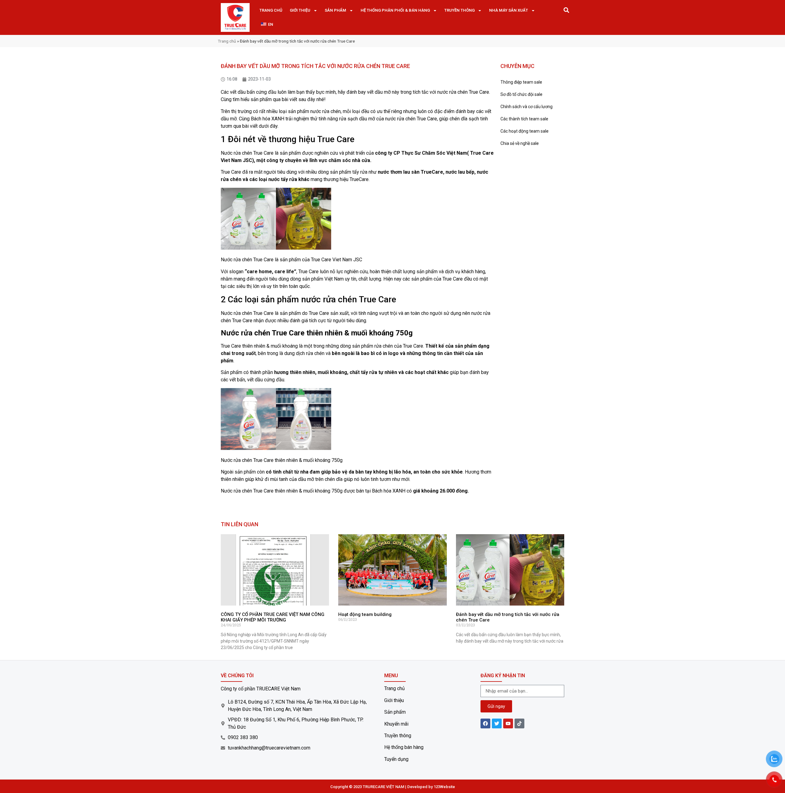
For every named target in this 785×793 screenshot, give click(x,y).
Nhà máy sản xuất (508, 10)
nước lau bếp (460, 172)
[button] (566, 10)
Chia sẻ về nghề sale (519, 143)
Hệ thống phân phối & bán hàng (395, 10)
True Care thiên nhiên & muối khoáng (259, 346)
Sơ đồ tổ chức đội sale (521, 94)
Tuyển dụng (396, 759)
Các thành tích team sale (524, 118)
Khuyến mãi (396, 724)
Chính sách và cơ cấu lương (526, 106)
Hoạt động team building (365, 614)
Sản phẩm (335, 10)
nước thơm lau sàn (398, 172)
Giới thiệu (300, 10)
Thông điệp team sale (521, 82)
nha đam (310, 472)
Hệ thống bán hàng (403, 747)
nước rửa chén (325, 111)
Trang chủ (270, 10)
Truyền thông (459, 10)
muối (323, 372)
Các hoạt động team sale (524, 131)
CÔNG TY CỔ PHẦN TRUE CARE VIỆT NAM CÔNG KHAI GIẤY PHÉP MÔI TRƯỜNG (272, 617)
